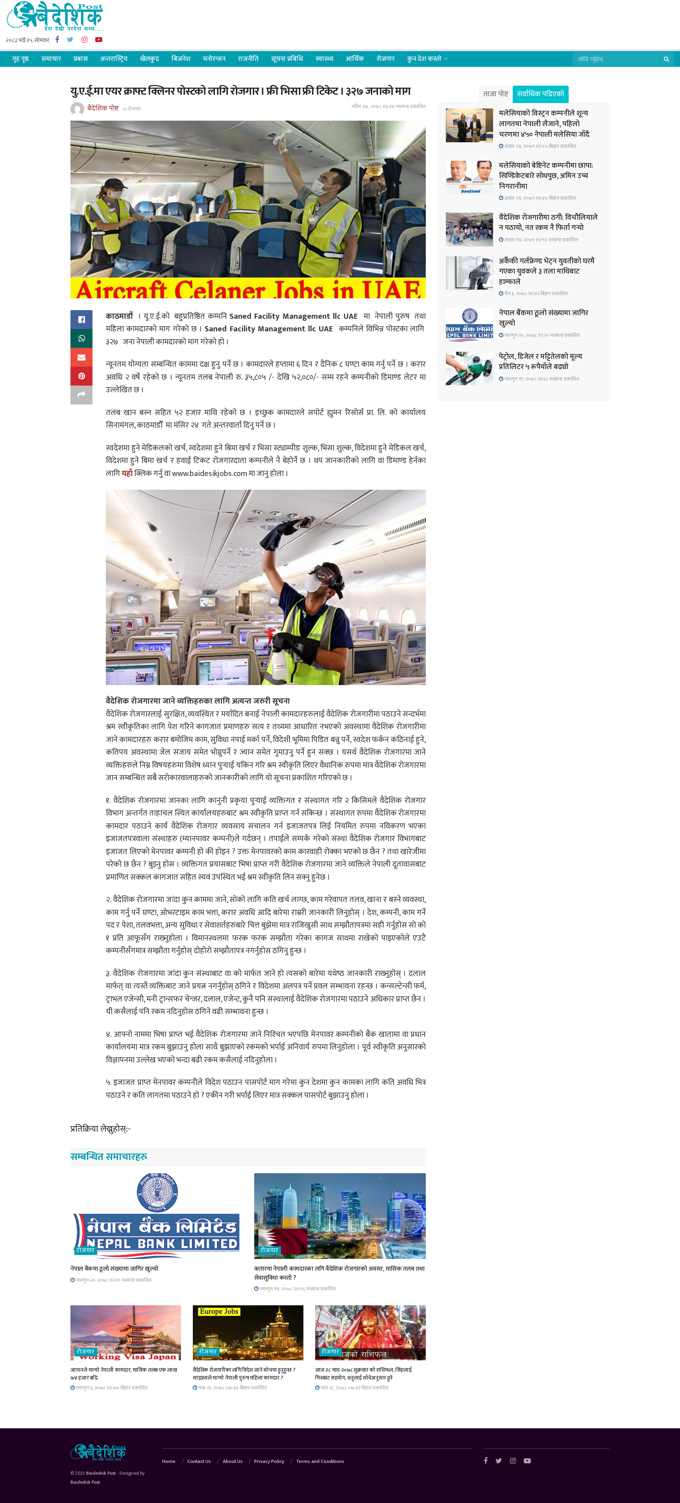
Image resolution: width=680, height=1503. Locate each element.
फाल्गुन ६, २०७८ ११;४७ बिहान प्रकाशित (111, 1388)
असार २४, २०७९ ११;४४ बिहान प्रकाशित (539, 198)
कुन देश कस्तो (424, 58)
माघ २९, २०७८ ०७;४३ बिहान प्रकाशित (232, 1388)
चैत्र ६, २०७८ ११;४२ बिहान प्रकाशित (535, 293)
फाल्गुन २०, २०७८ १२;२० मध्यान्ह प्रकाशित (113, 1280)
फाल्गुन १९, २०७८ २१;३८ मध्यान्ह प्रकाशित (541, 379)
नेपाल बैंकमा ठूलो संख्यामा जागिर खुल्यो (114, 1269)
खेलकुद (149, 58)
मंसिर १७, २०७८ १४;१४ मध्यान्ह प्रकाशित (388, 106)
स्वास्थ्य (324, 58)
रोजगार (386, 58)
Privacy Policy (269, 1461)
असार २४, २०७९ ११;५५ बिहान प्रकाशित (539, 146)
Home (169, 1461)
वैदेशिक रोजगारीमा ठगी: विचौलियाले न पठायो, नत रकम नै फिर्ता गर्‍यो (548, 222)
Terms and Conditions (320, 1461)
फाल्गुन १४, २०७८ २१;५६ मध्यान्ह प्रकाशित (297, 1288)
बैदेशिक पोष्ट (103, 108)
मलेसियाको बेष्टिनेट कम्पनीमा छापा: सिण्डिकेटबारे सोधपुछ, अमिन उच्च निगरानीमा (546, 176)
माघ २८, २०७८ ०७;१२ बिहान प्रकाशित (354, 1388)
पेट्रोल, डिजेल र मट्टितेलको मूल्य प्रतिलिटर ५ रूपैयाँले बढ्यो (540, 362)
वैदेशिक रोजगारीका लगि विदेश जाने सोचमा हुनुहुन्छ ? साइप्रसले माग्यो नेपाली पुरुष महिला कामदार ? (244, 1373)
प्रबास (81, 58)
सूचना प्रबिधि (287, 58)
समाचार (51, 58)
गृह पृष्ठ (20, 58)
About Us (233, 1461)
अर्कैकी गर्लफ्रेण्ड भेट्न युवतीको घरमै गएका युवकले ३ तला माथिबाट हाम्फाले (547, 271)
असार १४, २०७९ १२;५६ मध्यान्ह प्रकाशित (540, 239)
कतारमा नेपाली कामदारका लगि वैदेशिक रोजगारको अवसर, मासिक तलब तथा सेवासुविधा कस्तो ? (339, 1273)
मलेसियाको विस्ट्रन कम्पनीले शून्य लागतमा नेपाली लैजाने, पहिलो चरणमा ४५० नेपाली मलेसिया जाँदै (544, 123)
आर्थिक (355, 58)
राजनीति (248, 58)
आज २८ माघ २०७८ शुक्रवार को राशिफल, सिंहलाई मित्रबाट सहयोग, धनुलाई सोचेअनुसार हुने (363, 1373)
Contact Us (199, 1461)
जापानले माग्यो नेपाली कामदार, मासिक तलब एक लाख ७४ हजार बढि (123, 1373)
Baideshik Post (101, 1473)
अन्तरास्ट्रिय (114, 58)
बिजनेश (181, 58)
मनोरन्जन (214, 58)
